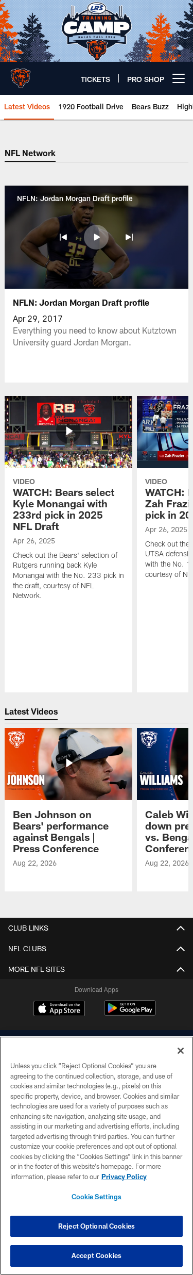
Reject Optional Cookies (96, 1226)
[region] (96, 1155)
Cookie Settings (97, 1197)
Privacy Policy (124, 1176)
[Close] (180, 1050)
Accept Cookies (96, 1255)
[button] (63, 237)
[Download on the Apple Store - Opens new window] (59, 1009)
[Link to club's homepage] (20, 74)
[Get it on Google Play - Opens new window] (130, 1013)
